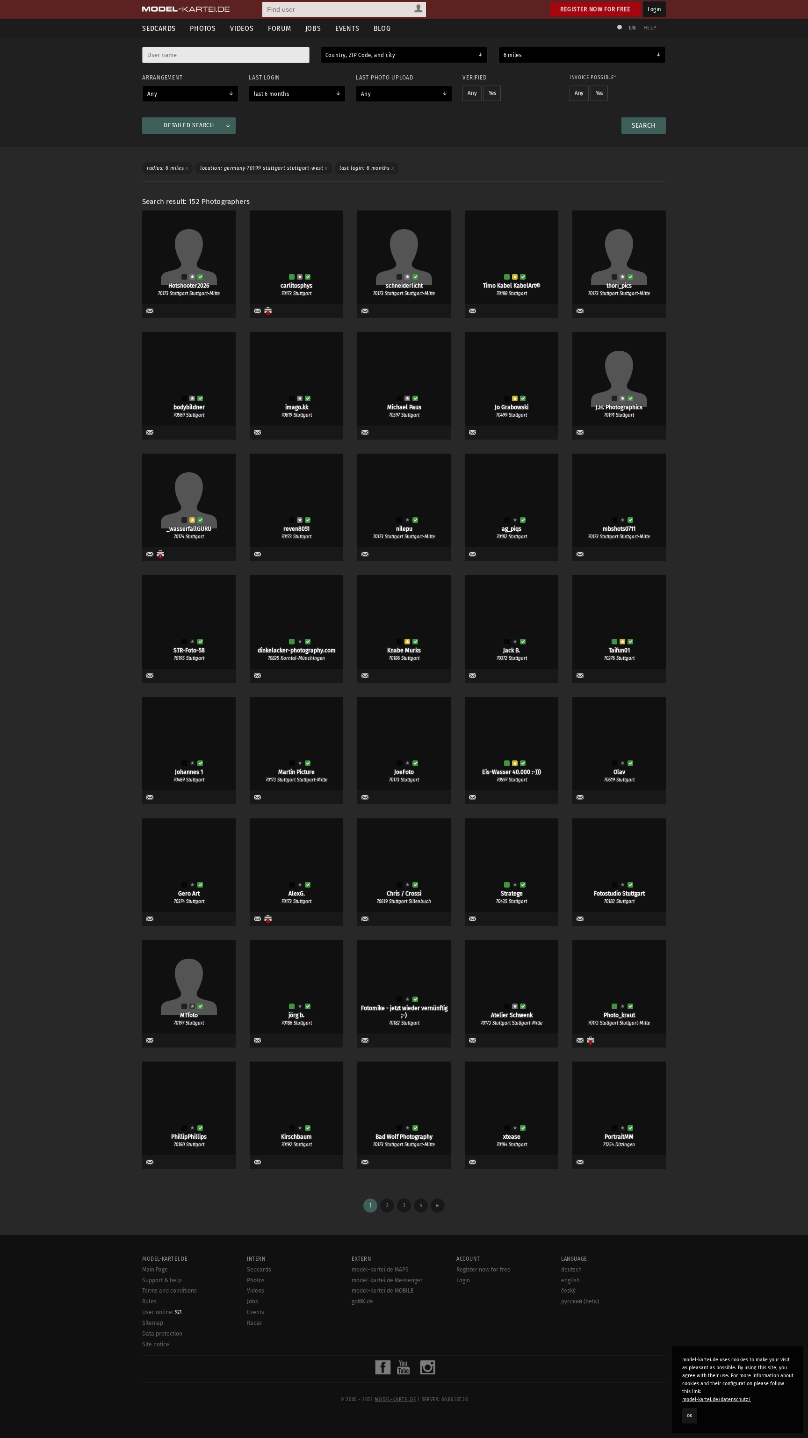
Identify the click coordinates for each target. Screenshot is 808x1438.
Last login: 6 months (366, 168)
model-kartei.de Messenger (387, 1280)
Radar (254, 1323)
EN (632, 28)
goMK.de (362, 1301)
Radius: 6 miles (167, 168)
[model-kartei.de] (185, 9)
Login (654, 9)
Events (347, 28)
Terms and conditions (169, 1290)
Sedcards (159, 28)
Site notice (155, 1344)
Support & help (161, 1280)
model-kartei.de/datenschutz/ (716, 1399)
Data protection (162, 1333)
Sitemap (152, 1323)
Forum (279, 28)
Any (152, 94)
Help (649, 28)
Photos (203, 28)
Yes (492, 93)
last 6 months (271, 94)
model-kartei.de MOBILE (383, 1290)
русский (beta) (580, 1301)
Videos (242, 28)
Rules (149, 1301)
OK (690, 1415)
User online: (161, 1312)
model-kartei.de (395, 1399)
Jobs (313, 28)
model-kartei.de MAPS (380, 1269)
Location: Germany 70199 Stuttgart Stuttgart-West (263, 168)
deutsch (571, 1269)
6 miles (512, 55)
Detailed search (189, 125)
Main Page (155, 1269)
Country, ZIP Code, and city (360, 55)
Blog (382, 28)
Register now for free (595, 9)
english (570, 1280)
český (568, 1290)
